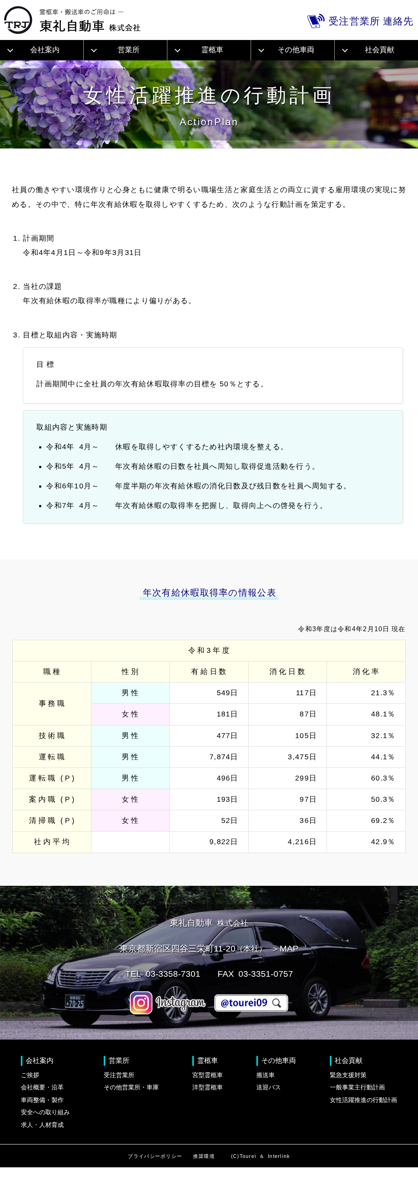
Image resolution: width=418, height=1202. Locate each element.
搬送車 (265, 1074)
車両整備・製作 (42, 1099)
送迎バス (268, 1087)
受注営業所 (119, 1074)
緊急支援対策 (348, 1074)
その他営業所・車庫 (131, 1087)
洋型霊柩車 (207, 1087)
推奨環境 (204, 1156)
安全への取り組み (45, 1112)
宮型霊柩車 (207, 1074)
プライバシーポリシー (155, 1156)
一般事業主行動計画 (357, 1087)
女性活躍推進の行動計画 (363, 1099)
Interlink (279, 1156)
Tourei (248, 1156)
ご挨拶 (30, 1074)
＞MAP (284, 948)
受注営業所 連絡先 (371, 21)
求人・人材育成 (42, 1124)
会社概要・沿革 (42, 1087)
